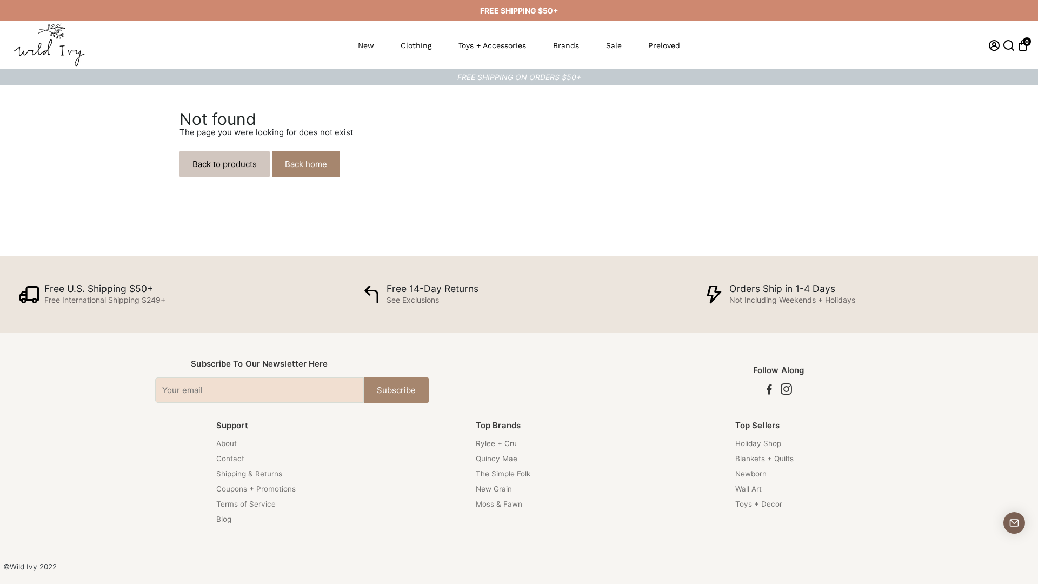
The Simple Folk (503, 473)
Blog (223, 519)
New (366, 45)
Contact (230, 458)
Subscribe (396, 390)
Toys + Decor (758, 504)
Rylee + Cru (496, 443)
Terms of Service (246, 504)
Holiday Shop (758, 443)
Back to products (224, 164)
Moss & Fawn (499, 504)
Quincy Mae (496, 458)
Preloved (664, 45)
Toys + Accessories (492, 45)
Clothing (416, 45)
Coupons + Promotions (256, 489)
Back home (306, 164)
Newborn (751, 473)
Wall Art (748, 489)
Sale (614, 45)
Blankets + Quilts (764, 458)
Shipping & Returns (249, 473)
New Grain (494, 489)
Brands (566, 45)
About (226, 443)
